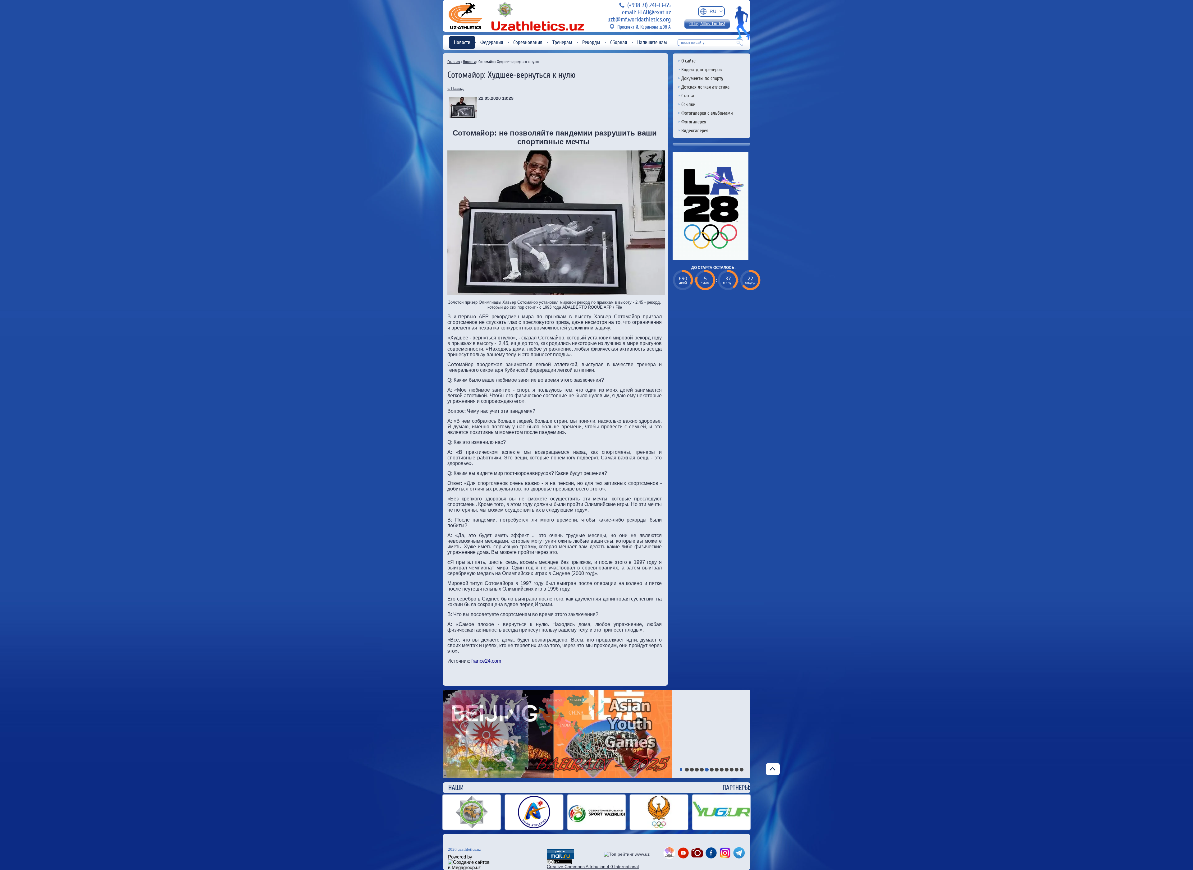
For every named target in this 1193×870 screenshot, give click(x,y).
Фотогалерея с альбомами (707, 113)
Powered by (460, 856)
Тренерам (562, 42)
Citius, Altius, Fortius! (707, 23)
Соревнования (527, 42)
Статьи (687, 96)
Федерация (491, 42)
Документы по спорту (702, 78)
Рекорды (591, 42)
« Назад (455, 88)
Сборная (618, 42)
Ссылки (688, 104)
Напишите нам (652, 42)
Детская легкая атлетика (705, 87)
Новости (462, 42)
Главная (453, 61)
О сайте (688, 61)
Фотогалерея (693, 122)
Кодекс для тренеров (701, 69)
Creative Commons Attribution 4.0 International (593, 866)
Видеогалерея (694, 130)
